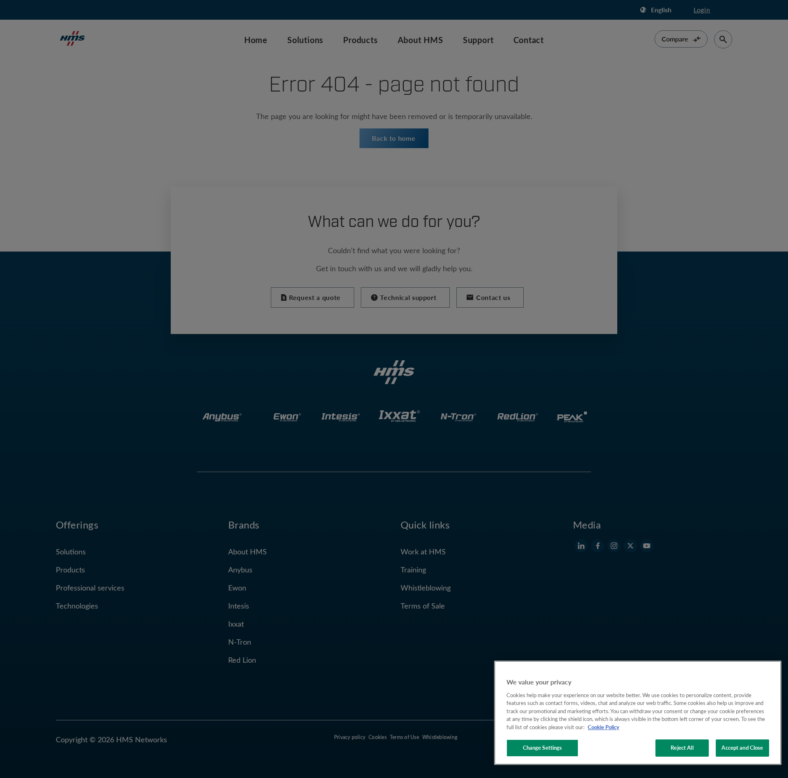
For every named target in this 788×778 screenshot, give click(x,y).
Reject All (682, 747)
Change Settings (542, 747)
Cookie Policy (603, 727)
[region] (637, 713)
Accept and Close (742, 747)
